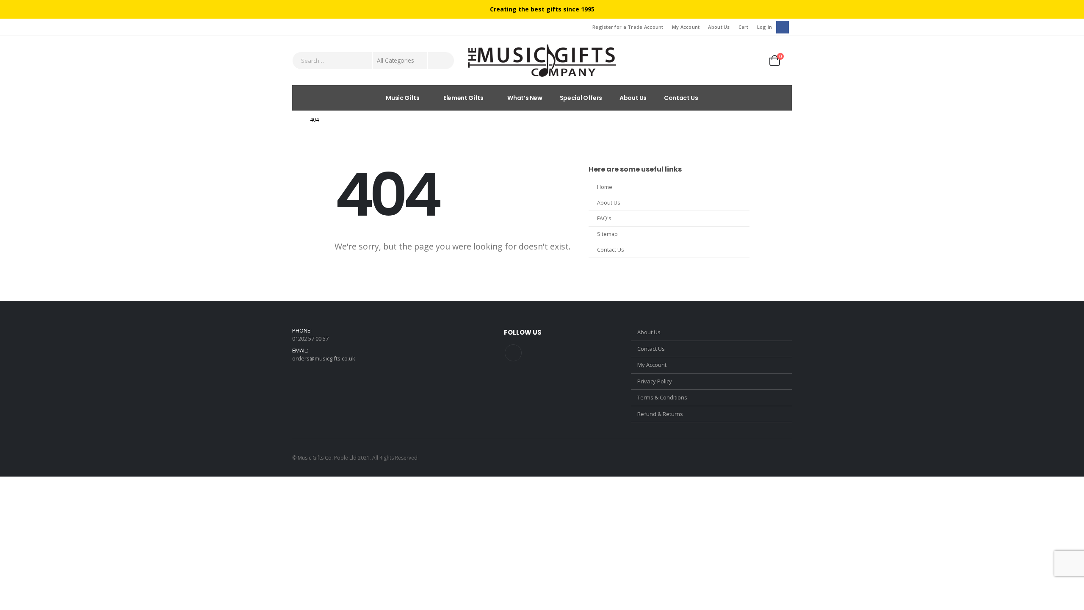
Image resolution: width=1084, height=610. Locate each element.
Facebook (513, 352)
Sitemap (607, 234)
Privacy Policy (654, 381)
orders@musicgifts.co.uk (323, 358)
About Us (719, 27)
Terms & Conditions (662, 397)
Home (604, 187)
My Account (686, 27)
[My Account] (729, 61)
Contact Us (681, 98)
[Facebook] (782, 27)
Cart (743, 27)
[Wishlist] (751, 61)
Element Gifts (463, 98)
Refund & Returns (660, 414)
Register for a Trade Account (628, 27)
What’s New (524, 98)
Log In (764, 27)
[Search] (441, 60)
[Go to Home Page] (295, 120)
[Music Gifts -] (542, 60)
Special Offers (581, 98)
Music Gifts (402, 98)
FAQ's (604, 218)
